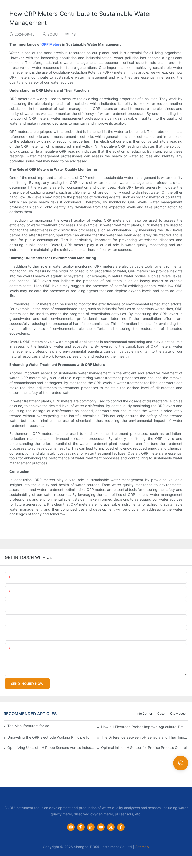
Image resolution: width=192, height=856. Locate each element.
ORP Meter (51, 44)
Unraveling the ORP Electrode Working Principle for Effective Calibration (51, 737)
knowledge (178, 713)
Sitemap (142, 847)
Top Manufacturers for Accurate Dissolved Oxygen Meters (30, 726)
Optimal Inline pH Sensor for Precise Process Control (144, 747)
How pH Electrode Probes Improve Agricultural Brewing (144, 727)
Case (161, 713)
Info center (144, 713)
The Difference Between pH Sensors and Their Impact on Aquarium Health (144, 737)
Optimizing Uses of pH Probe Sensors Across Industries (51, 747)
